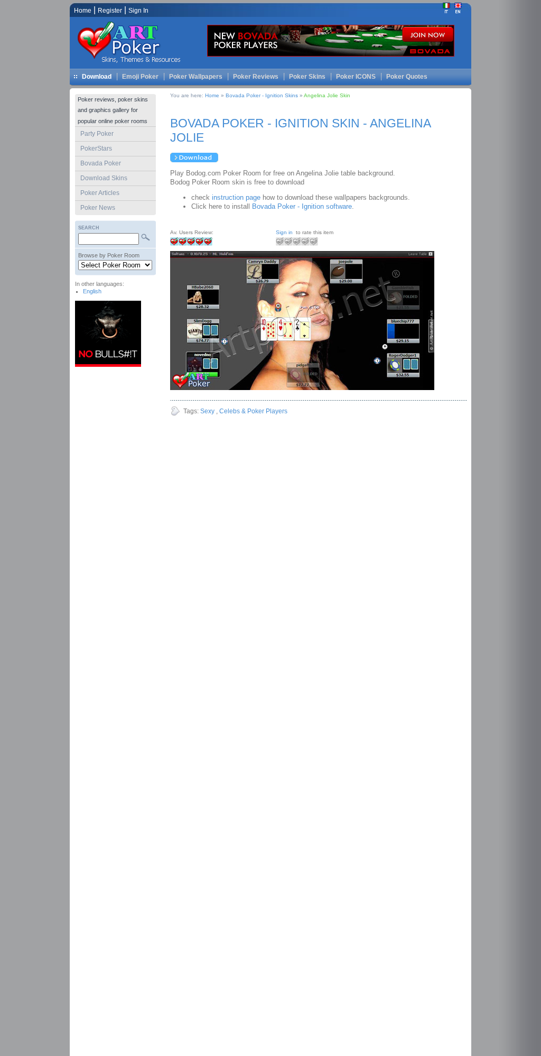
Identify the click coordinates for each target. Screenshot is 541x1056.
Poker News (97, 207)
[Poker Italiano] (446, 11)
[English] (458, 11)
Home (212, 95)
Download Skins (103, 178)
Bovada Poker (100, 163)
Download (96, 76)
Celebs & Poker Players (253, 411)
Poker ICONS (356, 76)
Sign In (138, 10)
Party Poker (97, 133)
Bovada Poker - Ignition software (302, 206)
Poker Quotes (406, 76)
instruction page (236, 197)
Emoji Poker (140, 76)
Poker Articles (99, 193)
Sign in (284, 232)
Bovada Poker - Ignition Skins (263, 95)
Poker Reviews (255, 76)
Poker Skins (307, 76)
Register (110, 10)
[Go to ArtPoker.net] (133, 63)
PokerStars (96, 148)
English (92, 291)
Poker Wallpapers (195, 76)
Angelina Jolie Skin (327, 95)
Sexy (207, 411)
